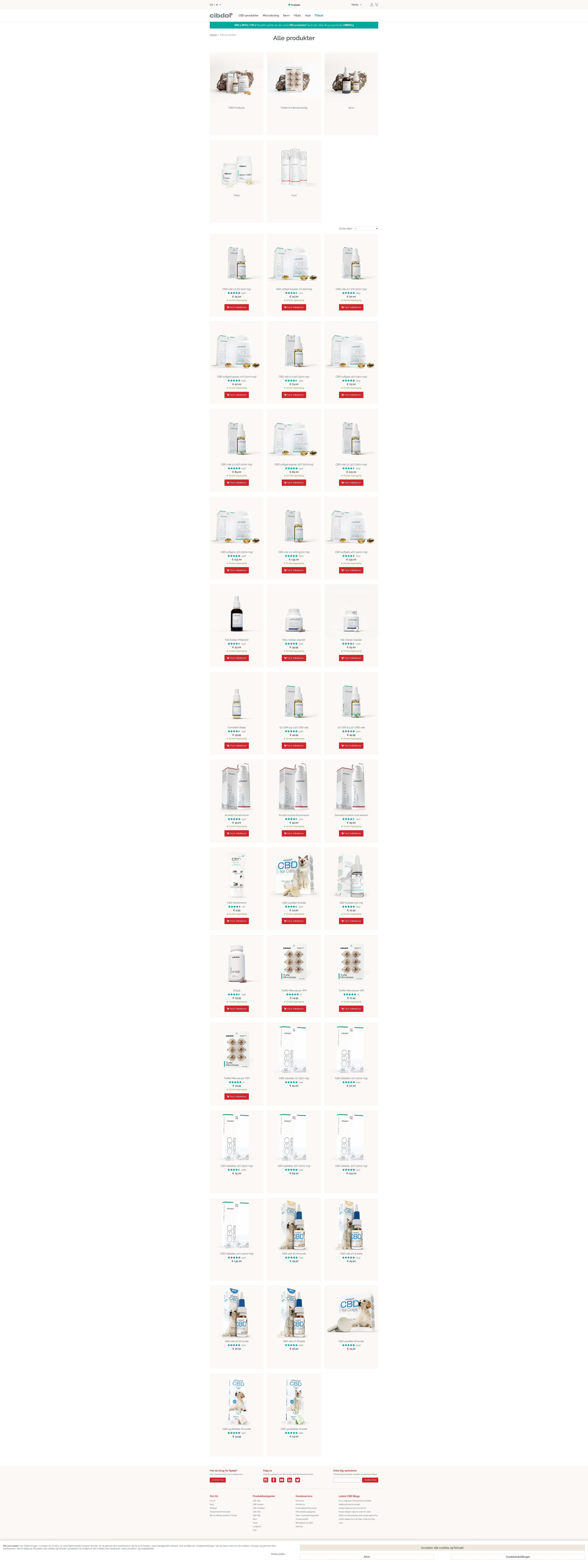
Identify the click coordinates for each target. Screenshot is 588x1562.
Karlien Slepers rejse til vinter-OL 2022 (355, 1512)
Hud (254, 1530)
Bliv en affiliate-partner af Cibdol (223, 1515)
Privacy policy (278, 1554)
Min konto (300, 1501)
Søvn (255, 1519)
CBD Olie (256, 1501)
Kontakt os (217, 1480)
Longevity (257, 1526)
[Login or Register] (372, 5)
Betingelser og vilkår (304, 1523)
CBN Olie (256, 1515)
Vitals (255, 1523)
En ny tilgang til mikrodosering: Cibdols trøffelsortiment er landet (355, 1502)
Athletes (213, 1508)
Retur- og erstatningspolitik (307, 1515)
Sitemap (299, 1526)
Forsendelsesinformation (306, 1508)
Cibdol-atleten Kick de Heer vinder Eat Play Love (357, 1521)
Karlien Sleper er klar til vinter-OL (352, 1508)
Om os (212, 1501)
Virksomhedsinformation (220, 1512)
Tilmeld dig (370, 1480)
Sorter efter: (345, 228)
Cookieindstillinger (518, 1556)
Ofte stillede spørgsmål (305, 1512)
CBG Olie (256, 1512)
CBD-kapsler (258, 1504)
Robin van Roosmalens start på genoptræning (358, 1515)
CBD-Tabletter (259, 1508)
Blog (212, 1504)
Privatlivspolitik (302, 1519)
